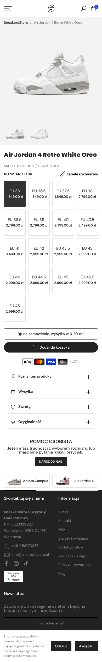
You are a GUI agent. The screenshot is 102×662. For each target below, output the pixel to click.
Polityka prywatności (75, 564)
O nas (63, 512)
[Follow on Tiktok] (26, 563)
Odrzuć (61, 646)
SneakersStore (16, 22)
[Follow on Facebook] (6, 563)
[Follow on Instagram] (16, 563)
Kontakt (64, 520)
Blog (61, 573)
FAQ (61, 529)
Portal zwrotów (70, 547)
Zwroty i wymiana (73, 538)
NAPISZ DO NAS (50, 462)
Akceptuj (86, 646)
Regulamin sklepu (73, 556)
